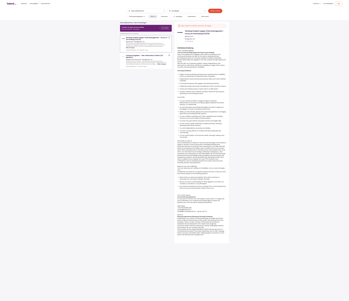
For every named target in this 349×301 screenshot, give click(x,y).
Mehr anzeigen (130, 47)
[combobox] (146, 11)
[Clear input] (164, 11)
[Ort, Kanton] (185, 11)
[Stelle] (145, 11)
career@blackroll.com (184, 210)
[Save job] (169, 37)
